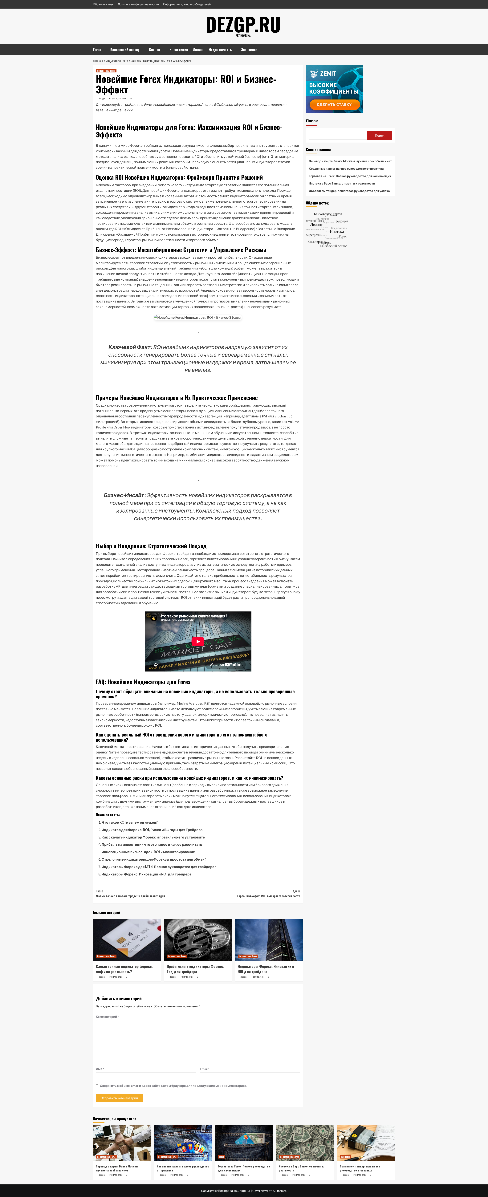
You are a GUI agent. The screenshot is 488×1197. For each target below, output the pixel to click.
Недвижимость (220, 49)
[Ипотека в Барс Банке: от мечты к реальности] (305, 1143)
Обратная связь (103, 4)
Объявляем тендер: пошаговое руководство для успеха (349, 191)
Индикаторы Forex (106, 70)
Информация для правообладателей (187, 4)
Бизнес (154, 49)
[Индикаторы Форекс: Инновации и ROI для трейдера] (269, 940)
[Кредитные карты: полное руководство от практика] (183, 1143)
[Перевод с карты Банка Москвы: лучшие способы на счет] (122, 1143)
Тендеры (345, 1156)
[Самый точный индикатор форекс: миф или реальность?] (127, 940)
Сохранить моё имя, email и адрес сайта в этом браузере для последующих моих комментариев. (173, 1085)
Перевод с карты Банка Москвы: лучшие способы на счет (350, 161)
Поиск (312, 121)
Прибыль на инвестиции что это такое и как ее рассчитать (152, 844)
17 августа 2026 (117, 98)
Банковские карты (106, 1156)
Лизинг (198, 49)
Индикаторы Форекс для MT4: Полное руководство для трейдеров (159, 867)
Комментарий (107, 1016)
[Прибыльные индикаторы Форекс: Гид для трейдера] (198, 940)
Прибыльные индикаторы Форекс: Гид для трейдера (195, 968)
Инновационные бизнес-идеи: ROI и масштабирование (148, 852)
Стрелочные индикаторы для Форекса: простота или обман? (154, 859)
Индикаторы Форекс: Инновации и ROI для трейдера (146, 874)
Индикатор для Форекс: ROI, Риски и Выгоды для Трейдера (152, 830)
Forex (97, 49)
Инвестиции (178, 49)
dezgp (102, 98)
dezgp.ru (243, 24)
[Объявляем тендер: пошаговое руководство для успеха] (366, 1143)
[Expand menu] (103, 50)
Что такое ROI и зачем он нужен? (130, 822)
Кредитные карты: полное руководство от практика (346, 168)
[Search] (392, 49)
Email (204, 1069)
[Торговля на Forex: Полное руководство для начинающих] (244, 1143)
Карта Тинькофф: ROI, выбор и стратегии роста (268, 893)
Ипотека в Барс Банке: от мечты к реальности (342, 183)
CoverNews (260, 1190)
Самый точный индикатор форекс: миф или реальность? (124, 968)
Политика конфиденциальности (138, 4)
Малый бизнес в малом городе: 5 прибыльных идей (130, 893)
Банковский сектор (125, 49)
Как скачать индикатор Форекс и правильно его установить (153, 837)
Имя (100, 1069)
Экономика (249, 49)
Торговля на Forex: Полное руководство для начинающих (350, 176)
